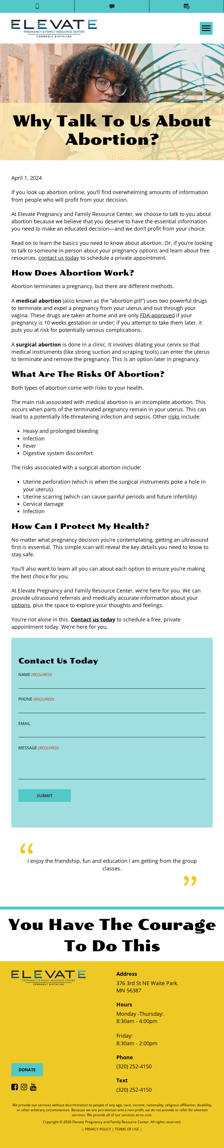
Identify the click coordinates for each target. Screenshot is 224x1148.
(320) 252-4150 (134, 1066)
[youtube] (34, 1087)
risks (174, 416)
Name (35, 674)
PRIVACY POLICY (98, 1129)
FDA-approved (157, 315)
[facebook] (16, 1087)
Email (24, 723)
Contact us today (93, 619)
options (20, 605)
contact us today (58, 257)
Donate (27, 1069)
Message (38, 747)
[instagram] (25, 1087)
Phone (36, 699)
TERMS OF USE (127, 1129)
